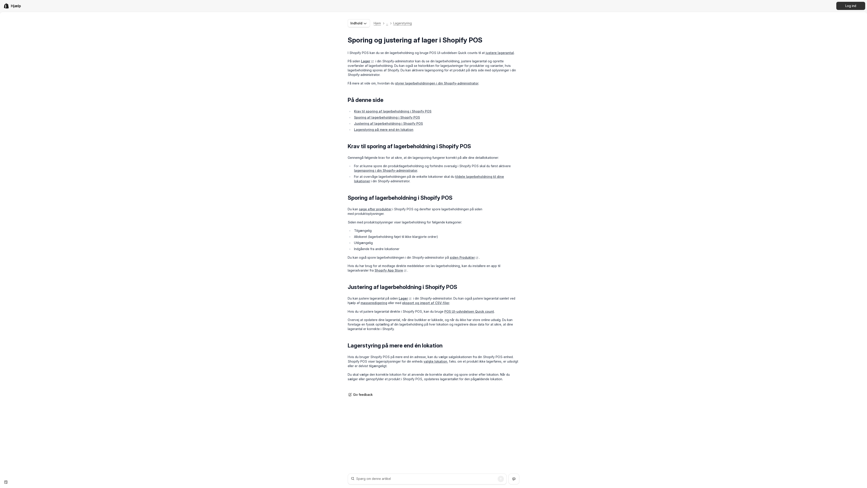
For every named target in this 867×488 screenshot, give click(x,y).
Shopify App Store (389, 270)
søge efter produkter (375, 209)
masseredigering (374, 303)
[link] (12, 6)
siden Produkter (462, 257)
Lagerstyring (402, 23)
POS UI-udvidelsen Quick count (469, 311)
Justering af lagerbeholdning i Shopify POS (388, 123)
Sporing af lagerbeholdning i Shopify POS (387, 117)
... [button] (387, 23)
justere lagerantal (500, 53)
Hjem (377, 23)
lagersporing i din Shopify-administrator (385, 170)
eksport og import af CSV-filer (425, 303)
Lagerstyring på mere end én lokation (383, 129)
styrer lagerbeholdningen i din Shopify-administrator (436, 83)
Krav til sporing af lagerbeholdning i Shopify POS (392, 111)
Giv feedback (363, 394)
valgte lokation (435, 361)
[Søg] (501, 479)
